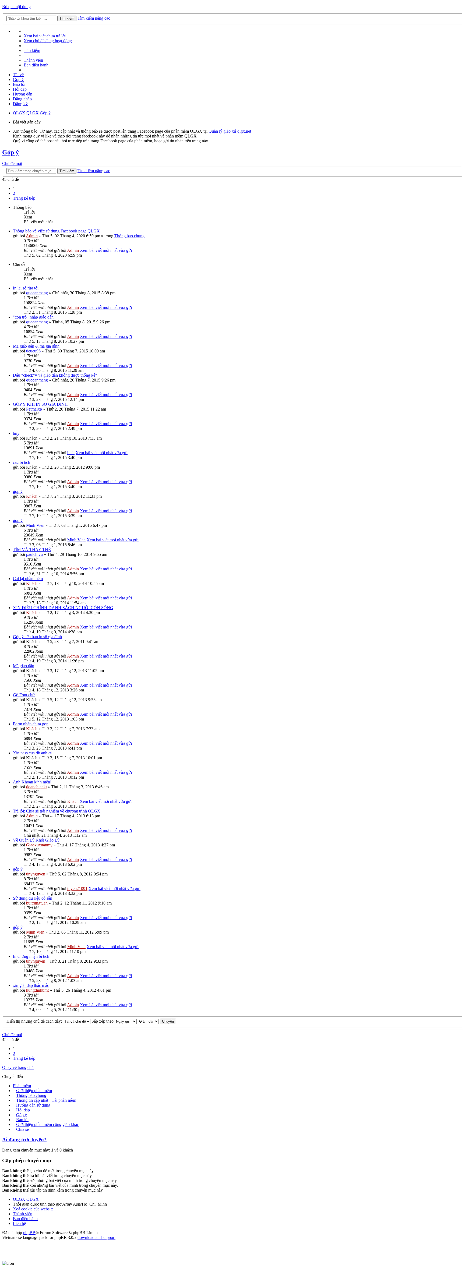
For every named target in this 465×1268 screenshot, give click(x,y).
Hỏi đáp (23, 1110)
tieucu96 (33, 351)
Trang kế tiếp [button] (24, 198)
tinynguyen (35, 874)
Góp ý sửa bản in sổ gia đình (37, 636)
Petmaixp (34, 409)
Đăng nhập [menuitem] (22, 99)
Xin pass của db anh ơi (32, 753)
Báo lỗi (22, 1119)
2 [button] (14, 193)
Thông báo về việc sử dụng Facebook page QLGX (56, 231)
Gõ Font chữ (24, 695)
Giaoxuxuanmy (39, 845)
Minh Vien (35, 525)
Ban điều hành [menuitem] (36, 65)
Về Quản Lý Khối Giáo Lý (36, 840)
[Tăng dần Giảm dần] (148, 1021)
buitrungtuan (37, 903)
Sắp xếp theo (103, 1021)
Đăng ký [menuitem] (20, 103)
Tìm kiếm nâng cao (94, 18)
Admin (32, 236)
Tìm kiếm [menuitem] (32, 50)
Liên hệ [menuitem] (19, 1223)
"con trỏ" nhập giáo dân (33, 317)
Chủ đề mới (12, 163)
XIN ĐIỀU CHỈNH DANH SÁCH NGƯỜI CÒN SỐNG (63, 607)
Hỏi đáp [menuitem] (20, 89)
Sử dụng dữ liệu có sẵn (32, 898)
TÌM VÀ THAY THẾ (32, 549)
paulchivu (34, 554)
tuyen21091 (77, 888)
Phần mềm (22, 1085)
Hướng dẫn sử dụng (33, 1105)
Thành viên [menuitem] (33, 60)
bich (71, 452)
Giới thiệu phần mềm (34, 1090)
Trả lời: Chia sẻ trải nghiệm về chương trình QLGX (56, 811)
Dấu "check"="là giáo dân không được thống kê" (55, 375)
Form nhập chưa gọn (30, 724)
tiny (16, 433)
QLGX (19, 113)
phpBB (29, 1232)
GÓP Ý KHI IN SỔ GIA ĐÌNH (40, 404)
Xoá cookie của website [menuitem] (33, 1209)
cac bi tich (21, 462)
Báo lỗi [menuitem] (19, 84)
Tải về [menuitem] (18, 74)
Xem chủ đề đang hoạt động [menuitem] (48, 40)
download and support (96, 1237)
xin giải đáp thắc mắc (31, 985)
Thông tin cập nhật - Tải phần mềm (46, 1100)
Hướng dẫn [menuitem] (22, 94)
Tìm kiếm (66, 18)
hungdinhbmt (37, 990)
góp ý (18, 491)
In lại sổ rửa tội (25, 288)
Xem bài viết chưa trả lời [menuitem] (45, 36)
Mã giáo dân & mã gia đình (36, 346)
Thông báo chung (129, 236)
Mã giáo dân (23, 665)
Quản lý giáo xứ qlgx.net (230, 131)
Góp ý (45, 113)
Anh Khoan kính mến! (32, 782)
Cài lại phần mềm (28, 578)
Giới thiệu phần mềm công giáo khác (47, 1124)
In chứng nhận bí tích (31, 956)
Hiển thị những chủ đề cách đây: (34, 1021)
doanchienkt (36, 787)
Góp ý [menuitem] (18, 79)
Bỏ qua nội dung (16, 6)
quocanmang (37, 293)
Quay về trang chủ (18, 1067)
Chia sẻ (22, 1129)
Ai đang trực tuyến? (24, 1139)
